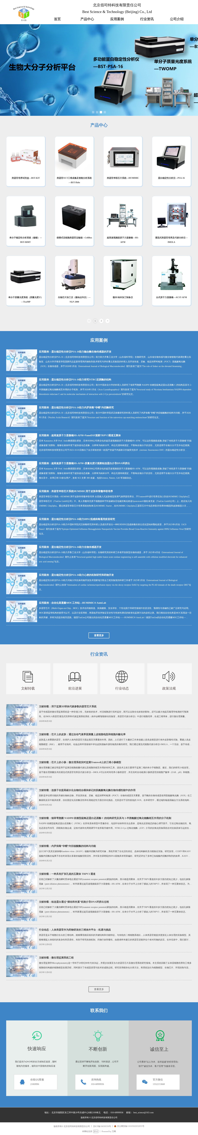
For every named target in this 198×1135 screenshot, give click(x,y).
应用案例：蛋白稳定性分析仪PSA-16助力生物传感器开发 (70, 547)
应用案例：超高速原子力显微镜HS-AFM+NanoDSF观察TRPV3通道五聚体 (80, 435)
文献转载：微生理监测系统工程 (56, 957)
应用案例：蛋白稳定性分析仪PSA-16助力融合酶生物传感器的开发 (75, 351)
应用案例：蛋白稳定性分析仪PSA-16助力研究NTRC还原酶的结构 (75, 379)
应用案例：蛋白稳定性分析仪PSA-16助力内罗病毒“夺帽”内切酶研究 (76, 407)
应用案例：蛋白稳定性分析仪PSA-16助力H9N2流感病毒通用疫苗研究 (77, 519)
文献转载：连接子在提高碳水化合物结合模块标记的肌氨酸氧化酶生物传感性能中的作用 (87, 790)
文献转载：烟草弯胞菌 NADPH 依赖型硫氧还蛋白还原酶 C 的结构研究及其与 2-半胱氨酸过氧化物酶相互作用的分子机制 (105, 818)
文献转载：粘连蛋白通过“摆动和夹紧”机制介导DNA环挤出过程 (74, 901)
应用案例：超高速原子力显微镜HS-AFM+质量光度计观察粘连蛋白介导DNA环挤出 (84, 463)
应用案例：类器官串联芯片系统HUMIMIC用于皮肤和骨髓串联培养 (76, 491)
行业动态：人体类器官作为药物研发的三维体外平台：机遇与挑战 (75, 929)
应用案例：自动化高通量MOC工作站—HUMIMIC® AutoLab (72, 602)
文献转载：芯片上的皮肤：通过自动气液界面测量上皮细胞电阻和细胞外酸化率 (82, 734)
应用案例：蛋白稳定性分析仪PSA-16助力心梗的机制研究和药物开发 (76, 575)
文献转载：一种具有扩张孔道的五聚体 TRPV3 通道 (67, 874)
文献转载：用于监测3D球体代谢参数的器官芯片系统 (68, 706)
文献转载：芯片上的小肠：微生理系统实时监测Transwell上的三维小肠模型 (80, 762)
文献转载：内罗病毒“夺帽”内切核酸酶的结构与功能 (67, 846)
